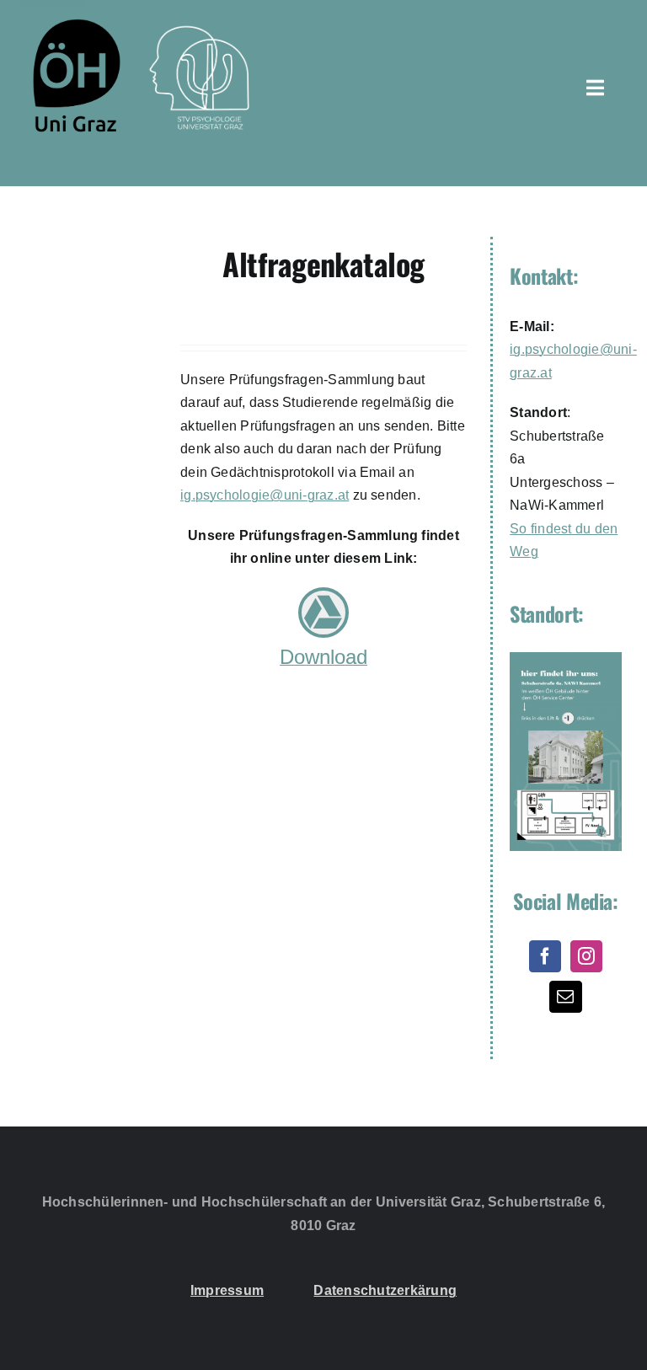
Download (323, 656)
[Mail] (565, 997)
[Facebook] (545, 956)
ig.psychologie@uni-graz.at (264, 495)
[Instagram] (586, 956)
